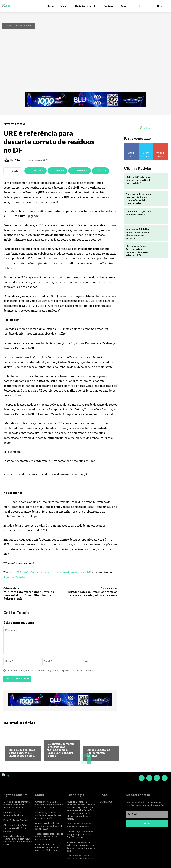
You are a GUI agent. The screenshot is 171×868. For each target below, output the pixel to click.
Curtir (131, 144)
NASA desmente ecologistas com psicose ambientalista (81, 857)
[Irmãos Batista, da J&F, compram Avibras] (99, 744)
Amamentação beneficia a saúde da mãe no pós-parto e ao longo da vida (48, 815)
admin (18, 160)
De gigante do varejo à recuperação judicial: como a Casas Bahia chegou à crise (60, 749)
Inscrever (160, 144)
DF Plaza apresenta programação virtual (13, 814)
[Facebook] (142, 778)
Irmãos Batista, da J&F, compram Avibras (98, 752)
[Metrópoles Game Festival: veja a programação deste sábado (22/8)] (159, 250)
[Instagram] (149, 778)
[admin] (7, 159)
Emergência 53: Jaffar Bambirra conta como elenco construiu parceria (138, 233)
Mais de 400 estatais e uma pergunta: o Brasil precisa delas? (21, 752)
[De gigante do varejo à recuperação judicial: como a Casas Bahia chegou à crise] (159, 198)
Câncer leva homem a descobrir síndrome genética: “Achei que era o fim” (49, 804)
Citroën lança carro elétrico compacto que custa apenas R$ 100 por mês (80, 834)
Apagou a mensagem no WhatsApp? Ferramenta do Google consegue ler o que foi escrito (81, 846)
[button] (163, 6)
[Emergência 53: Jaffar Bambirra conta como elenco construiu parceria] (159, 233)
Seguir (145, 144)
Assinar (147, 823)
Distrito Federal (23, 25)
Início (9, 25)
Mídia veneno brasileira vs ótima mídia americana (80, 825)
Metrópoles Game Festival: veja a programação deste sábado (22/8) (137, 251)
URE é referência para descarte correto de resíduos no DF (53, 572)
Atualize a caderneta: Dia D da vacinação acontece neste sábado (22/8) (49, 826)
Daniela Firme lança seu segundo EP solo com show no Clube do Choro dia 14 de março (17, 840)
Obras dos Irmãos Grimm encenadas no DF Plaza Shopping (15, 828)
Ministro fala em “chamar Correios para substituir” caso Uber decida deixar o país (28, 595)
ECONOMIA (14, 743)
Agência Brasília (14, 577)
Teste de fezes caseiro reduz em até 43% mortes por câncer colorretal (49, 836)
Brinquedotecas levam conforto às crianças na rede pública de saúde (92, 593)
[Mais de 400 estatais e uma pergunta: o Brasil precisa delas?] (21, 744)
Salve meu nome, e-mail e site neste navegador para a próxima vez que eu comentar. (51, 670)
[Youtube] (165, 778)
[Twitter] (157, 778)
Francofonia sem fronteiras (16, 820)
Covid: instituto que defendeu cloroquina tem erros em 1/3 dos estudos (47, 847)
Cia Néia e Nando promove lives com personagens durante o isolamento (16, 804)
